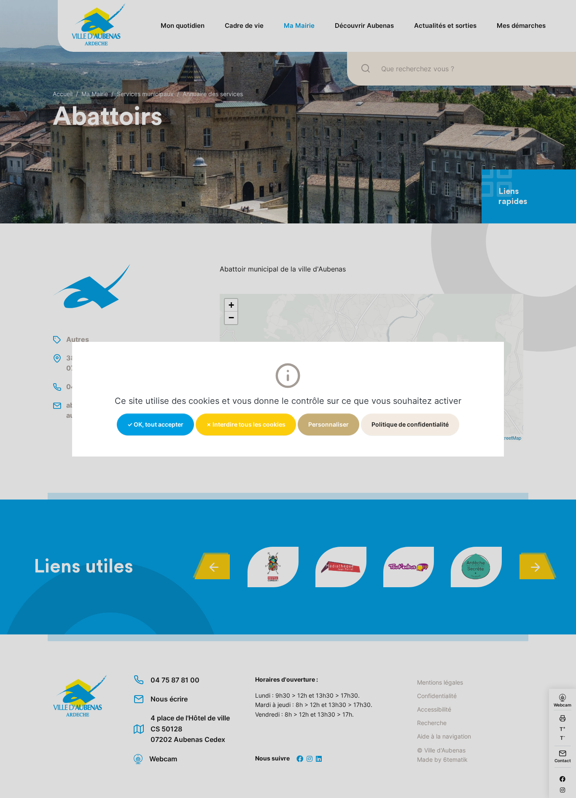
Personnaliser (328, 423)
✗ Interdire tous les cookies (245, 423)
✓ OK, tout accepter (155, 423)
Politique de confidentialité (410, 423)
